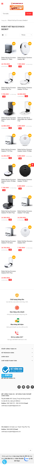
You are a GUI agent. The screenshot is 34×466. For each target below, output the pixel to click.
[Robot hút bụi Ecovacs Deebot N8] (25, 48)
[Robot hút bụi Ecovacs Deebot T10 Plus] (9, 140)
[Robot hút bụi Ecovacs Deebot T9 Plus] (25, 78)
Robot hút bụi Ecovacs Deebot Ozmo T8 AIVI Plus (8, 119)
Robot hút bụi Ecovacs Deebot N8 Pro (8, 88)
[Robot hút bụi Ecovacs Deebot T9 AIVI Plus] (9, 201)
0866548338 (10, 429)
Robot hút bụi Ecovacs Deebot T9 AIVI (24, 180)
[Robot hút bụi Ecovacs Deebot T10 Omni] (9, 231)
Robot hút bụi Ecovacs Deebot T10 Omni (8, 242)
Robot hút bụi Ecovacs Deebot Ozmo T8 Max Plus (8, 181)
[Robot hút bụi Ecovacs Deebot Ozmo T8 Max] (25, 140)
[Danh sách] (5, 35)
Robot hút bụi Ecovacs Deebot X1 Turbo (8, 58)
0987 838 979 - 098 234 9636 (15, 403)
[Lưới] (2, 35)
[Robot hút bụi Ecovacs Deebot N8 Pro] (9, 78)
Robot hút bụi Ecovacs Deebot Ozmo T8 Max (24, 150)
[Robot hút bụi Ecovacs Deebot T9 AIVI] (25, 170)
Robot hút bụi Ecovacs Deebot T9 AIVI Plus (8, 212)
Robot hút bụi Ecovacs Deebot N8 (24, 58)
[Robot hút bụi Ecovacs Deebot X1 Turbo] (9, 48)
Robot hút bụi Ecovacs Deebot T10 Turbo (24, 212)
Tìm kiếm (29, 13)
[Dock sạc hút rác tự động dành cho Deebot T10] (25, 108)
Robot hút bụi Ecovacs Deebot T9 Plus (24, 88)
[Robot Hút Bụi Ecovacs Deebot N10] (25, 231)
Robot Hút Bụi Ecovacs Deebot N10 (24, 242)
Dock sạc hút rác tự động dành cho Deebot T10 (24, 119)
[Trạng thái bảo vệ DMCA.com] (6, 375)
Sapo (18, 461)
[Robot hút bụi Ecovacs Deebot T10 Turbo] (25, 201)
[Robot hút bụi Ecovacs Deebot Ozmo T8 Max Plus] (9, 170)
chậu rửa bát (19, 458)
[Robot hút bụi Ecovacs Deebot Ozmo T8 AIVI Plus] (9, 108)
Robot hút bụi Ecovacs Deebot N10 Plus (8, 272)
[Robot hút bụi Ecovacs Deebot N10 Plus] (9, 262)
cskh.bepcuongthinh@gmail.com (11, 405)
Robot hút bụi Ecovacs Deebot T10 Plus (8, 150)
